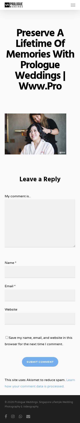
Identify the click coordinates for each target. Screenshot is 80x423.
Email (10, 286)
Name (10, 263)
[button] (73, 5)
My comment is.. (18, 196)
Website (11, 309)
